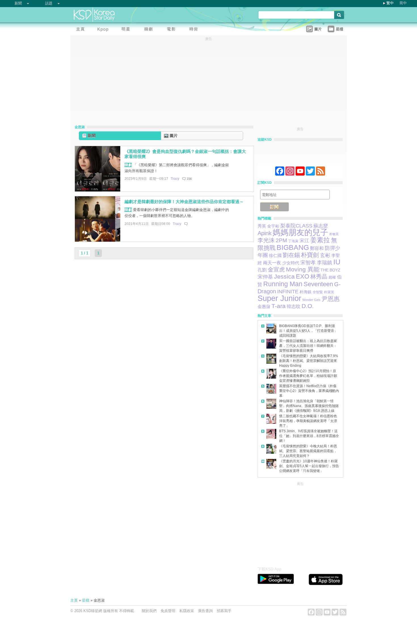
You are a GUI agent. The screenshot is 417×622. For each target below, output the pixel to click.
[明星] (127, 30)
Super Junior (279, 298)
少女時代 (290, 263)
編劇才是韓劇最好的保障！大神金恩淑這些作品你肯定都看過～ (184, 201)
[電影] (172, 30)
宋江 (304, 240)
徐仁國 (275, 255)
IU (336, 262)
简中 (403, 3)
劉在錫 (291, 255)
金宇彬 (273, 226)
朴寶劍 (310, 255)
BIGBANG (293, 247)
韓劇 (128, 165)
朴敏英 (334, 234)
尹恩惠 (331, 299)
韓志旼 (293, 306)
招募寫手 (224, 611)
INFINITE (287, 291)
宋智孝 (308, 262)
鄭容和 (317, 248)
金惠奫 (264, 306)
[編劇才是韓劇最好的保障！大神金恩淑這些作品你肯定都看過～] (97, 240)
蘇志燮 (320, 226)
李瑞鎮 (324, 262)
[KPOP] (104, 30)
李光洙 (266, 240)
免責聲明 (168, 611)
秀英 (262, 226)
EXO (302, 276)
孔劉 (262, 269)
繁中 (390, 3)
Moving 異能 (302, 269)
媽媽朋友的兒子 (300, 232)
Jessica (284, 276)
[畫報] (195, 30)
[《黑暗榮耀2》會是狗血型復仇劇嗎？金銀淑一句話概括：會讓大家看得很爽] (97, 190)
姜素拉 (320, 240)
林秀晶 (318, 276)
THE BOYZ (330, 270)
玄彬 (325, 255)
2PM (281, 240)
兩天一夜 (272, 262)
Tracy (175, 179)
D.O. (308, 306)
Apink (264, 233)
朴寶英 (329, 292)
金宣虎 (276, 269)
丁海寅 (293, 241)
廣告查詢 (205, 611)
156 (189, 178)
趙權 (332, 277)
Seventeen (318, 284)
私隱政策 (186, 611)
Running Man (282, 284)
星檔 (85, 600)
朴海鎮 (305, 292)
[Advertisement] (300, 522)
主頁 (74, 600)
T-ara (278, 306)
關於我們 (149, 611)
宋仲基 (265, 277)
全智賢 (318, 292)
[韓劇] (149, 30)
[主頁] (81, 30)
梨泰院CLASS (296, 226)
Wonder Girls (311, 299)
